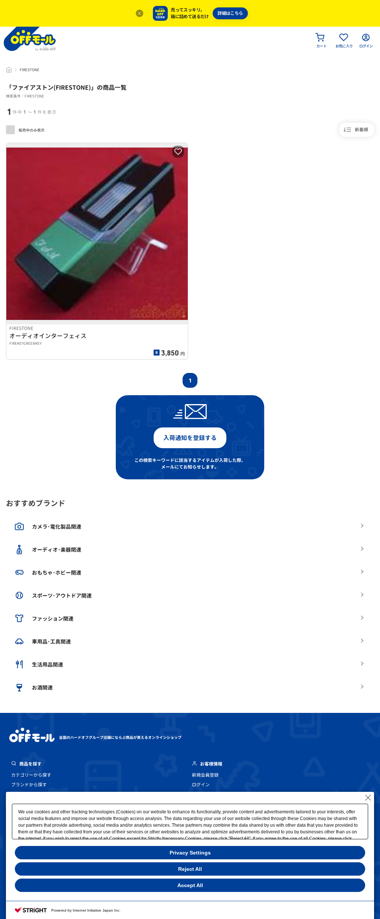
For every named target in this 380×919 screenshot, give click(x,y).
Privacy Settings (190, 853)
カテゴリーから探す (31, 775)
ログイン (201, 784)
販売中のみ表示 (31, 130)
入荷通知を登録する (190, 438)
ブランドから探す (29, 784)
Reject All (190, 869)
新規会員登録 (205, 775)
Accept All (190, 885)
